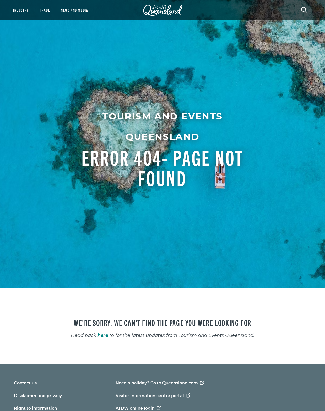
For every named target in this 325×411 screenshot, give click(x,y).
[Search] (304, 9)
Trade (45, 10)
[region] (162, 325)
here (103, 335)
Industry (21, 10)
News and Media (74, 10)
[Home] (162, 10)
